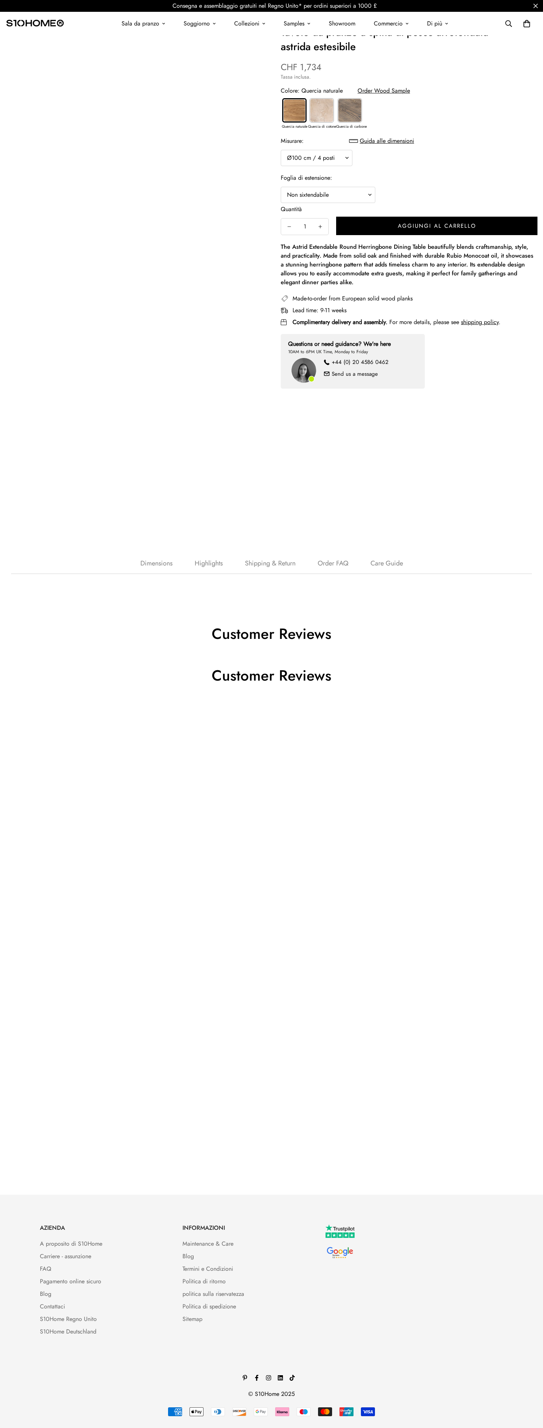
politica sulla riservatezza (213, 1294)
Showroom (342, 23)
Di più (434, 23)
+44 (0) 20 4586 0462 (360, 362)
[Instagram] (269, 1378)
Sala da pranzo (140, 23)
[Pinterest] (245, 1378)
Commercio (388, 23)
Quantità (291, 209)
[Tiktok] (292, 1378)
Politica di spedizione (209, 1306)
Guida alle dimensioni (387, 141)
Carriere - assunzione (65, 1256)
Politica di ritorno (204, 1281)
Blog (45, 1294)
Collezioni (246, 23)
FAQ (45, 1268)
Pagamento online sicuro (70, 1281)
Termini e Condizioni (207, 1268)
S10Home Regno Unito (68, 1319)
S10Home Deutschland (68, 1331)
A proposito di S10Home (71, 1243)
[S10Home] (35, 23)
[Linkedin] (280, 1378)
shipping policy (480, 322)
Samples (294, 23)
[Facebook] (257, 1378)
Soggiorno (197, 23)
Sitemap (192, 1319)
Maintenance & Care (207, 1243)
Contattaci (52, 1306)
